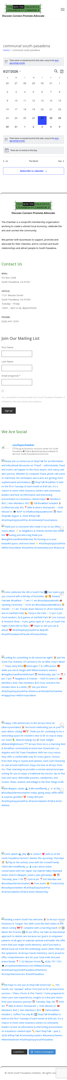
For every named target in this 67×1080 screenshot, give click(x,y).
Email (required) (11, 375)
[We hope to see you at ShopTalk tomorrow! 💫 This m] (33, 1015)
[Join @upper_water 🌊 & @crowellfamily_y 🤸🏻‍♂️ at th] (33, 818)
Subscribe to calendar (31, 170)
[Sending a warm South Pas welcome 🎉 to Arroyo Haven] (33, 949)
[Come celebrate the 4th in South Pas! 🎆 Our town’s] (33, 622)
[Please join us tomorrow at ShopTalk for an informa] (33, 491)
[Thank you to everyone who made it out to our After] (33, 556)
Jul (6, 161)
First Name (7, 347)
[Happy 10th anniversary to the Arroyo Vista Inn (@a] (33, 753)
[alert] (33, 61)
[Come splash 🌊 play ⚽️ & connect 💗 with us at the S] (33, 884)
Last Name (7, 361)
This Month (33, 161)
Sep (60, 161)
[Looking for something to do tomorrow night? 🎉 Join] (33, 687)
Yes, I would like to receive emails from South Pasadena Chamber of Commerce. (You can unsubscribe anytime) (33, 399)
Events (6, 50)
